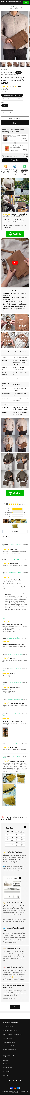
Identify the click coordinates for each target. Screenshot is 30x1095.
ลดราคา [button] (19, 72)
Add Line (15, 1007)
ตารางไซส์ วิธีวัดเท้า (8, 1027)
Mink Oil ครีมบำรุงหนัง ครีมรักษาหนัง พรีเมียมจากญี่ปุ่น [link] (18, 146)
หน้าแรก (5, 1060)
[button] (3, 7)
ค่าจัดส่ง (3, 74)
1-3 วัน (5, 105)
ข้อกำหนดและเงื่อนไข (9, 1046)
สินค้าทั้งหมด (6, 1064)
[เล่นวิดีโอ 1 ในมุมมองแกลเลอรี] (16, 64)
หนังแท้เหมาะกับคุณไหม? (9, 1030)
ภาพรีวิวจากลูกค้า (7, 1067)
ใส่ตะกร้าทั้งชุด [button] (15, 160)
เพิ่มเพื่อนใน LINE (8, 998)
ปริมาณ (3, 109)
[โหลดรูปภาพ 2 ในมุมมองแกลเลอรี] (9, 64)
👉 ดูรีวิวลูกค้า (18, 86)
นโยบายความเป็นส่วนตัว (9, 1049)
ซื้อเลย (15, 123)
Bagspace (8, 1091)
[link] (5, 137)
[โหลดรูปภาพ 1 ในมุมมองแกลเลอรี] (3, 64)
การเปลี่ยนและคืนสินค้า (9, 1042)
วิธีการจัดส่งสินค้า (7, 1038)
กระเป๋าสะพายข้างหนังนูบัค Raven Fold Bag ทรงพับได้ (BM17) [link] (17, 135)
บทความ (5, 1075)
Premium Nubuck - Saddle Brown (12, 95)
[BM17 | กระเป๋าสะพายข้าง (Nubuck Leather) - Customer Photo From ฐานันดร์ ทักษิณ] (6, 521)
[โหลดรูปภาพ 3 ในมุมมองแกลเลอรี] (22, 64)
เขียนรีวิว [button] (16, 531)
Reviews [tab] (5, 536)
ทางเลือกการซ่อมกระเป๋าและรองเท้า (12, 1034)
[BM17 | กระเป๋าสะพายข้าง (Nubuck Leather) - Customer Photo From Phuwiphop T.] (12, 521)
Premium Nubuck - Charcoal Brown (13, 99)
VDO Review (6, 1071)
